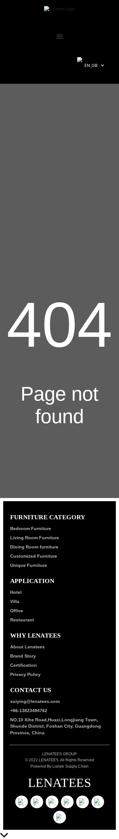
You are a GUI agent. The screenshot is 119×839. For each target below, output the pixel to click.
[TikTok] (21, 801)
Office (16, 610)
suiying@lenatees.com (35, 701)
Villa (14, 601)
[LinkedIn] (67, 801)
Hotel (16, 592)
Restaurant (22, 619)
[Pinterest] (82, 801)
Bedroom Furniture (30, 528)
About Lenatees (27, 646)
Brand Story (23, 656)
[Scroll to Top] (59, 836)
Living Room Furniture (34, 537)
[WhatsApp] (97, 801)
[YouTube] (59, 816)
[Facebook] (36, 801)
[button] (59, 36)
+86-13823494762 (28, 710)
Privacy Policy (25, 674)
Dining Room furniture (34, 546)
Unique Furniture (28, 565)
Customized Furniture (33, 556)
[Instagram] (52, 801)
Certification (23, 665)
